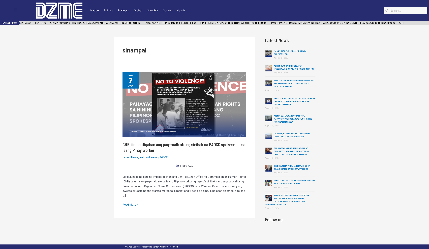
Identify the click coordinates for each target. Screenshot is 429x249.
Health (181, 10)
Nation (94, 10)
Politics (108, 10)
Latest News (130, 157)
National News (148, 157)
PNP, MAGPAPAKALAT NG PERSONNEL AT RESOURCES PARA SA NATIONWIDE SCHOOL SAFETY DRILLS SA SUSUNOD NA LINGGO (292, 151)
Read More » (130, 204)
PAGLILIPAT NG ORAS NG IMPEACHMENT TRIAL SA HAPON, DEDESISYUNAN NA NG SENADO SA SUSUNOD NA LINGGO (329, 23)
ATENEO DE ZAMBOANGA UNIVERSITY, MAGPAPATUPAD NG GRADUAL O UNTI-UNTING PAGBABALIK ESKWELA (293, 119)
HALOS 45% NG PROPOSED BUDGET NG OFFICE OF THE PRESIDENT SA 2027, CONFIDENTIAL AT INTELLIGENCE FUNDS (201, 23)
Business (123, 10)
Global (138, 10)
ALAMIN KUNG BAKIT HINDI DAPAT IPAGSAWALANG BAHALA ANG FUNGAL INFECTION (91, 23)
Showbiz (152, 10)
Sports (167, 10)
